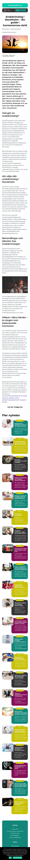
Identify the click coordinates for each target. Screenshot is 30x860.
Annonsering (15, 846)
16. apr (20, 618)
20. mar (20, 672)
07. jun (20, 527)
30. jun (20, 493)
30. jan (20, 744)
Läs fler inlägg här (15, 407)
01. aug (20, 420)
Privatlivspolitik (17, 857)
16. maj (20, 582)
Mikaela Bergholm (16, 29)
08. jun (20, 511)
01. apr (20, 654)
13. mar (20, 690)
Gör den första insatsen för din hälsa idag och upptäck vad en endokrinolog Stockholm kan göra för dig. (14, 399)
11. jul (19, 438)
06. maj (20, 600)
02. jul (19, 457)
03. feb (20, 726)
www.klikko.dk (16, 837)
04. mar (19, 708)
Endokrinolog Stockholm (9, 32)
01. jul (19, 475)
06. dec (20, 799)
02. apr (20, 636)
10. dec (20, 781)
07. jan (20, 763)
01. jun (19, 564)
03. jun (20, 546)
